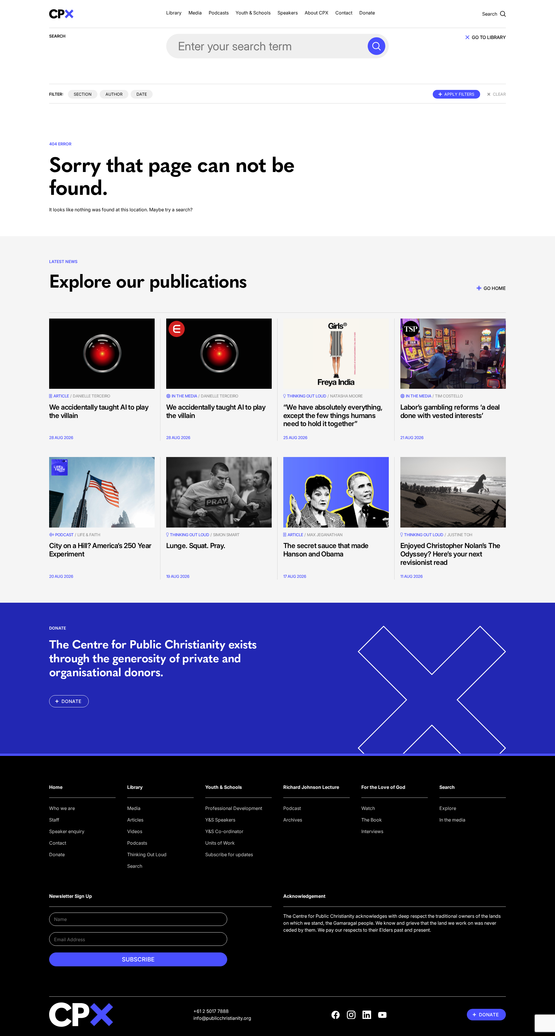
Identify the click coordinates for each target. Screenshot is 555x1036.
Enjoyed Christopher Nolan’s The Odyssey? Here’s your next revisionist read (450, 554)
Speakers (288, 13)
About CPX (316, 13)
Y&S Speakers (220, 820)
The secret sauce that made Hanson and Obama (325, 549)
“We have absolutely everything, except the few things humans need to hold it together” (332, 415)
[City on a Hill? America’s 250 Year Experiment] (102, 492)
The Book (371, 820)
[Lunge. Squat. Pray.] (219, 492)
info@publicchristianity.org (222, 1018)
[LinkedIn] (366, 1015)
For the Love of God (383, 787)
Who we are (62, 808)
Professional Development (233, 808)
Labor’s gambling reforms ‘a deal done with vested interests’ (450, 411)
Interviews (372, 831)
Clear (499, 94)
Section (83, 94)
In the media (452, 820)
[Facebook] (335, 1015)
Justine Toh (459, 534)
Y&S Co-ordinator (224, 831)
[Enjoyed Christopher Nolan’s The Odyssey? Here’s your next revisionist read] (453, 492)
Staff (54, 820)
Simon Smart (226, 534)
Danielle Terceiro (91, 395)
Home (55, 787)
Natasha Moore (346, 395)
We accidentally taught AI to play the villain (98, 411)
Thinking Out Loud (146, 854)
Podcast (64, 534)
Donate (367, 13)
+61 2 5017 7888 (211, 1011)
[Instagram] (351, 1015)
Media (195, 13)
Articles (135, 820)
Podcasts (219, 13)
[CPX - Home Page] (102, 13)
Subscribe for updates (229, 854)
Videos (134, 831)
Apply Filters (459, 94)
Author (114, 94)
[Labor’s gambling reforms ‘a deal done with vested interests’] (453, 354)
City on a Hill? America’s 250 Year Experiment (100, 549)
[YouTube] (382, 1015)
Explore (447, 808)
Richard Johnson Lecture (311, 787)
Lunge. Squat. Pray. (195, 545)
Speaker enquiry (66, 831)
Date (141, 94)
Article (61, 395)
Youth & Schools (253, 13)
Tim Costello (449, 395)
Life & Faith (88, 534)
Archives (292, 820)
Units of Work (220, 843)
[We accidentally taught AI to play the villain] (102, 354)
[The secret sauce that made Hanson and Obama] (336, 492)
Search (134, 866)
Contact (343, 13)
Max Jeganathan (325, 534)
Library (174, 13)
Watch (368, 808)
